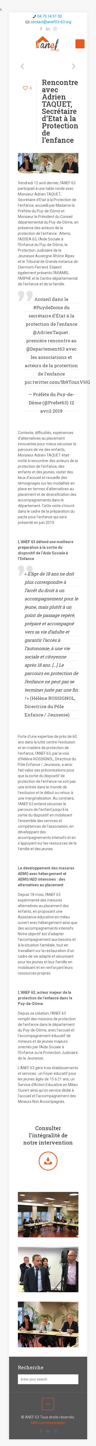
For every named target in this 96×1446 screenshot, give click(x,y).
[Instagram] (55, 28)
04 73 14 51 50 (49, 16)
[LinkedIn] (48, 28)
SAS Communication (48, 1423)
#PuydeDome (48, 307)
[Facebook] (41, 28)
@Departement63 (45, 349)
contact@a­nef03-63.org (51, 22)
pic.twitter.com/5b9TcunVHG (57, 382)
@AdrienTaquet (50, 332)
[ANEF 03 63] (48, 44)
